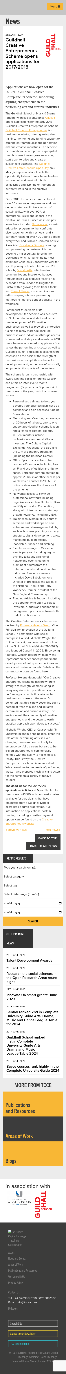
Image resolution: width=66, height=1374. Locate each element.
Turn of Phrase (20, 291)
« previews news (16, 830)
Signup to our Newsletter (23, 1333)
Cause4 (50, 118)
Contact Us (14, 1292)
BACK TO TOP (47, 838)
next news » (52, 830)
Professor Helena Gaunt (35, 625)
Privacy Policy (15, 1282)
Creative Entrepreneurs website (29, 821)
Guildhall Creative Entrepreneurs (26, 130)
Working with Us (16, 1276)
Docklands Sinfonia (31, 245)
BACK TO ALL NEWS (43, 846)
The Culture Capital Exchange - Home (8, 7)
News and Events (17, 1258)
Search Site (16, 1323)
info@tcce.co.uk (27, 1302)
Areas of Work (15, 1264)
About (11, 1252)
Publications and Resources (22, 1270)
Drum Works (39, 224)
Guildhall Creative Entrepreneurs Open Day (28, 166)
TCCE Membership (19, 1343)
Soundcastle (24, 270)
